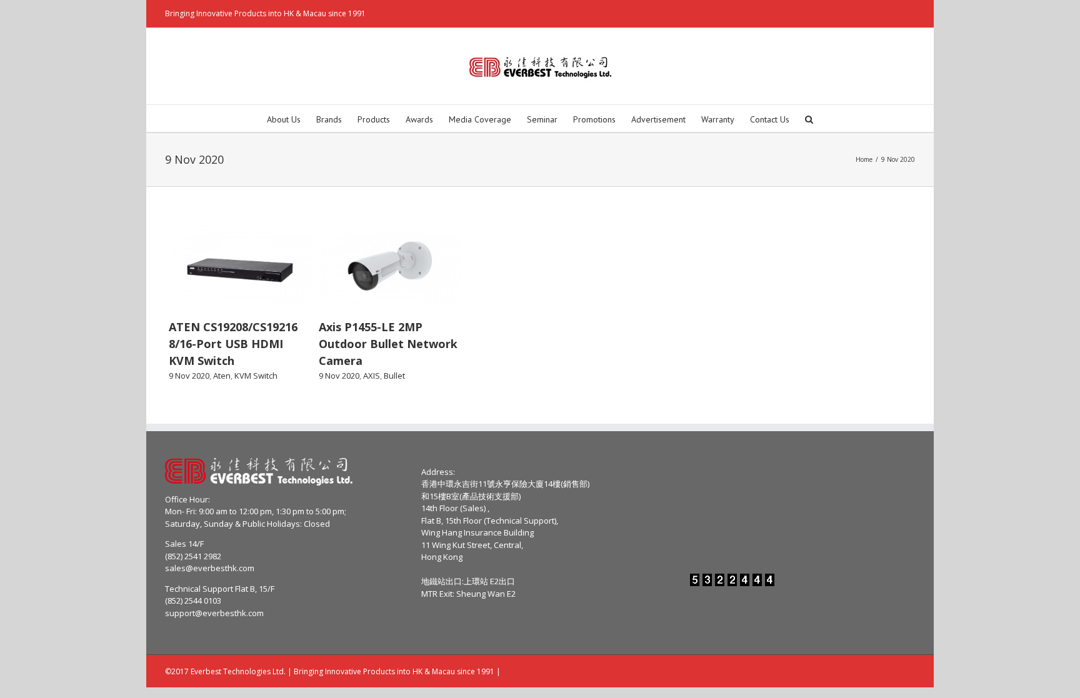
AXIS (371, 375)
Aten (222, 375)
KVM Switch (256, 375)
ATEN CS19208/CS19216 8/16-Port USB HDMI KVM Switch (233, 343)
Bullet (394, 375)
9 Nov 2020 (189, 375)
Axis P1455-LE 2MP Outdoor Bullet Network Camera (388, 343)
